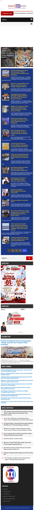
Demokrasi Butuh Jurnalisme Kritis (13, 438)
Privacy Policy (6, 501)
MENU (4, 20)
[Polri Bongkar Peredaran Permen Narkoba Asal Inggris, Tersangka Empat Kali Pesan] (5, 151)
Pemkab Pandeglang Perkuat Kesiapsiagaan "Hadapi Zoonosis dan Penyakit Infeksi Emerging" (20, 73)
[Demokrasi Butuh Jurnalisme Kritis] (5, 208)
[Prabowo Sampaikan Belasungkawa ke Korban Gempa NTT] (5, 197)
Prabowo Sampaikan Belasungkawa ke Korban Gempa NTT (18, 191)
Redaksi (5, 489)
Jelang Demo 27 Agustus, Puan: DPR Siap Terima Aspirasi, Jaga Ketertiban (18, 179)
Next (24, 250)
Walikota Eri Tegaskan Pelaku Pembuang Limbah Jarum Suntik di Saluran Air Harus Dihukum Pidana (19, 108)
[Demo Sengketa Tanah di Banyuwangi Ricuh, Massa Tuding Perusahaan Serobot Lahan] (5, 138)
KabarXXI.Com (16, 507)
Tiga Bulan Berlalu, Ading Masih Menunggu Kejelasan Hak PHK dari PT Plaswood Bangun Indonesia (19, 96)
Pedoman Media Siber (9, 496)
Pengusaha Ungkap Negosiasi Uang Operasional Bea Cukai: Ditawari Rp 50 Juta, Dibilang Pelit (20, 156)
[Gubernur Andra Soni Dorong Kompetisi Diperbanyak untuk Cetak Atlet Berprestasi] (5, 245)
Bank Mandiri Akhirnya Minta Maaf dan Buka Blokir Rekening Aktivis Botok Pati (19, 169)
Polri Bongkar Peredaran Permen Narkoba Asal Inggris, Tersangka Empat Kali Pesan (19, 145)
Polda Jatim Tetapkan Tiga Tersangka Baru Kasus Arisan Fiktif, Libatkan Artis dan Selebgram (19, 121)
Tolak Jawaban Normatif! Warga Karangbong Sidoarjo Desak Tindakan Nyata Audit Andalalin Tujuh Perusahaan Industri (19, 227)
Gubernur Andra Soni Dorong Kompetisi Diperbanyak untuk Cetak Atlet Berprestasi (20, 239)
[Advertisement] (17, 36)
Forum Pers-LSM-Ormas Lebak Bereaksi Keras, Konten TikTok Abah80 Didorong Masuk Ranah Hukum (20, 213)
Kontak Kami (6, 494)
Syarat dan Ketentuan (9, 498)
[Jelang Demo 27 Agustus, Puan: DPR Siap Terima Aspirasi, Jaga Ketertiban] (5, 185)
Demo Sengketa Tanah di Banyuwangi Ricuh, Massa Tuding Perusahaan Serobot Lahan (19, 133)
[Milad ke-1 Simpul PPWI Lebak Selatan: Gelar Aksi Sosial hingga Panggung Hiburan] (5, 91)
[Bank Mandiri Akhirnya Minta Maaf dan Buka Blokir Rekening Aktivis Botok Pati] (5, 175)
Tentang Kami (7, 491)
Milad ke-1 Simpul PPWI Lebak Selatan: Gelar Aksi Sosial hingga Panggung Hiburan (8, 53)
